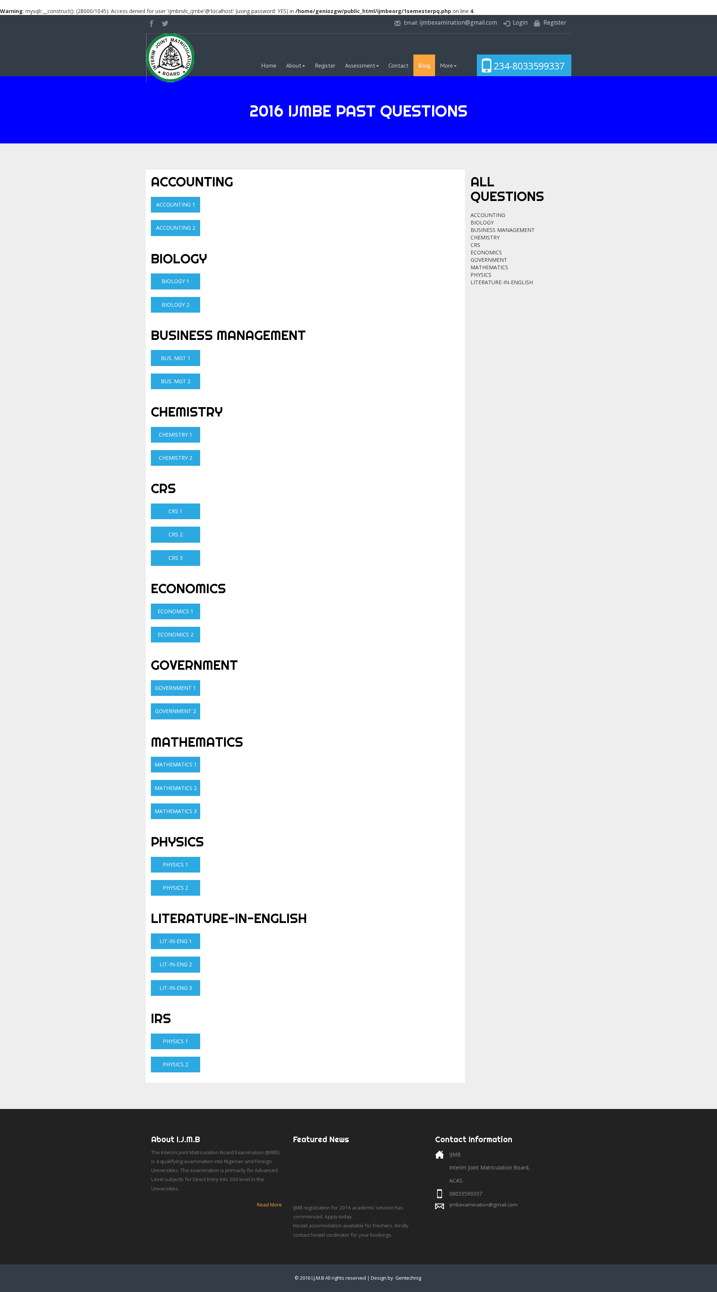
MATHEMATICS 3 (176, 811)
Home (271, 65)
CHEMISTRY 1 (175, 434)
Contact (398, 65)
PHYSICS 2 (175, 887)
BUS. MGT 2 (175, 381)
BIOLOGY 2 (175, 304)
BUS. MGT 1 (175, 358)
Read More (269, 1204)
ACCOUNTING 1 (175, 204)
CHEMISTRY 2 (175, 457)
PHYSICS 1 (175, 864)
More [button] (446, 65)
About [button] (293, 65)
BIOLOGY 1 (175, 281)
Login (520, 23)
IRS (161, 1018)
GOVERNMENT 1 (175, 687)
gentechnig (408, 1278)
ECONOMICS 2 (175, 634)
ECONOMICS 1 (175, 611)
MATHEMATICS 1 (176, 764)
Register (555, 23)
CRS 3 (175, 557)
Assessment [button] (360, 65)
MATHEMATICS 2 (176, 787)
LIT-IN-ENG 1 (175, 941)
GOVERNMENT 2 (175, 711)
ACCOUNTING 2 (175, 227)
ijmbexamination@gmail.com (458, 23)
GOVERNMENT (194, 665)
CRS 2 (175, 534)
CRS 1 (175, 511)
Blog (424, 65)
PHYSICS (177, 842)
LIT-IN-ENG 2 (175, 964)
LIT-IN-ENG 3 (175, 987)
